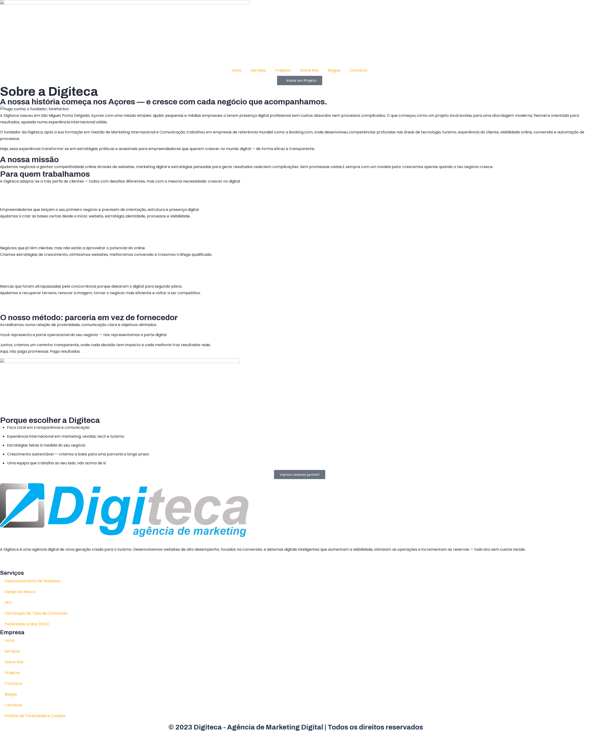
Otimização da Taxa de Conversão (36, 613)
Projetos (283, 70)
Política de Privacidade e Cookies (35, 715)
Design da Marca (20, 591)
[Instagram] (31, 562)
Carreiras (13, 705)
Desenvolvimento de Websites (33, 581)
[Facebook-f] (18, 562)
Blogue (334, 70)
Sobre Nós (309, 70)
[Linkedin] (6, 562)
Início (236, 70)
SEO (8, 602)
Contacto (359, 70)
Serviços (258, 70)
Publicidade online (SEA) (27, 624)
